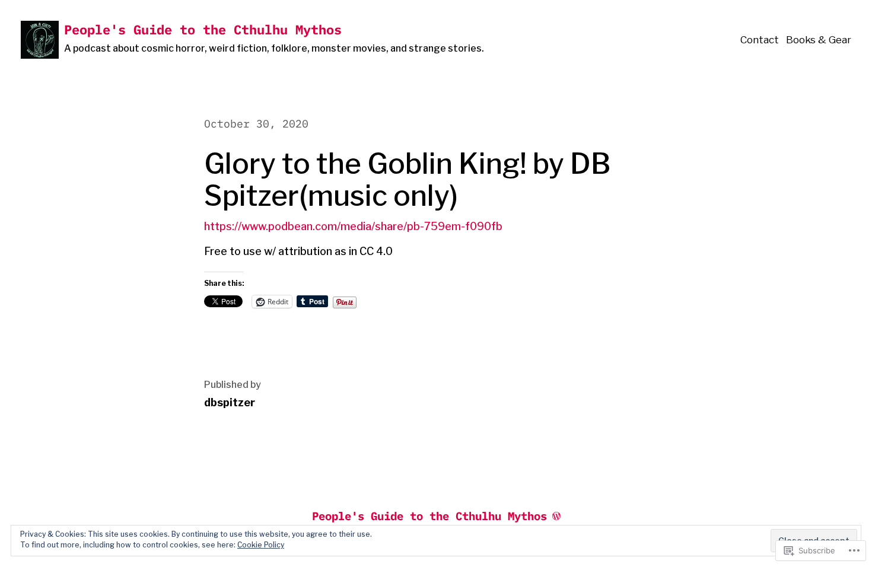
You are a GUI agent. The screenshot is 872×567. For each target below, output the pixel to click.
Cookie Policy (260, 544)
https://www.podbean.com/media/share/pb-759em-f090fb (353, 226)
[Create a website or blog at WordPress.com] (556, 515)
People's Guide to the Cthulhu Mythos (203, 29)
